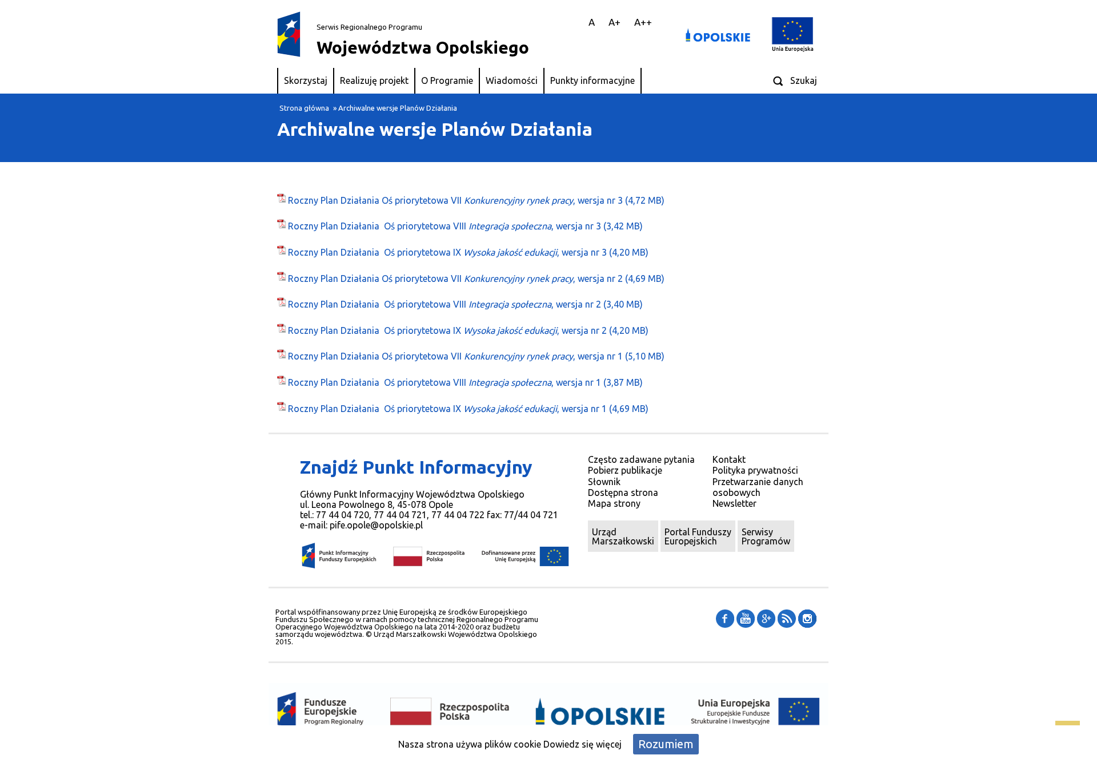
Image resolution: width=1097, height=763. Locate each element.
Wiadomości (512, 80)
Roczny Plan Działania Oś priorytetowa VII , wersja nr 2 (455, 278)
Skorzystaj (305, 80)
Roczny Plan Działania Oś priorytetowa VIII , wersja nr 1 (444, 382)
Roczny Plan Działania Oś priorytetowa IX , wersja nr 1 (447, 408)
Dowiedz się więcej (582, 744)
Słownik (604, 482)
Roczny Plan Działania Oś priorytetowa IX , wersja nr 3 (447, 252)
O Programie (447, 80)
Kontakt (729, 459)
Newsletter (734, 503)
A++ (643, 22)
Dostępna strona (623, 492)
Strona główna (304, 108)
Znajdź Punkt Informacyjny (416, 467)
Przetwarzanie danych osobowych (757, 487)
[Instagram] (807, 617)
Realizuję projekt (374, 80)
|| (572, 22)
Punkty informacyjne (592, 80)
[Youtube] (745, 617)
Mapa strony (614, 503)
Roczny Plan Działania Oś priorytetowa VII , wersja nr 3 (455, 200)
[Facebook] (725, 617)
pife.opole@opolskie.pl (376, 525)
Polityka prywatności (755, 470)
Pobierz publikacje (625, 470)
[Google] (766, 617)
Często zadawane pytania (641, 459)
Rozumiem (666, 743)
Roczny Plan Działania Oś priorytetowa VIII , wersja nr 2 (444, 304)
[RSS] (786, 617)
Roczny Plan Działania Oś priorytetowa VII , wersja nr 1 (455, 356)
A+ (614, 22)
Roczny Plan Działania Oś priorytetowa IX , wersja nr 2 (447, 330)
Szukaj (803, 80)
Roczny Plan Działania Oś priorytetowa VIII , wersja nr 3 (444, 226)
